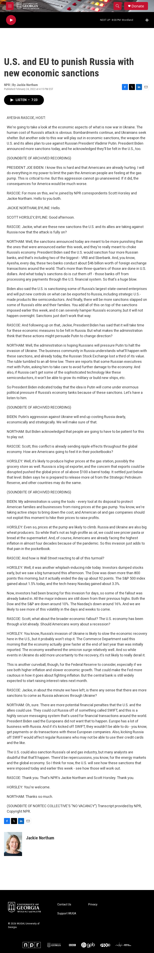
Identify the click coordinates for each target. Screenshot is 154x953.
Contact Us (64, 904)
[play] (11, 20)
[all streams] (148, 20)
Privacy (92, 904)
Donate (138, 6)
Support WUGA (66, 913)
